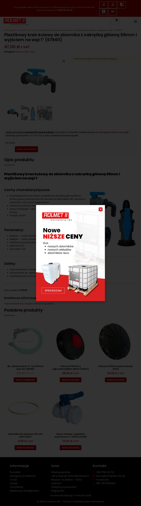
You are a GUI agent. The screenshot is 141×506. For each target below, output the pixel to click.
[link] (70, 253)
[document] (70, 253)
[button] (100, 209)
